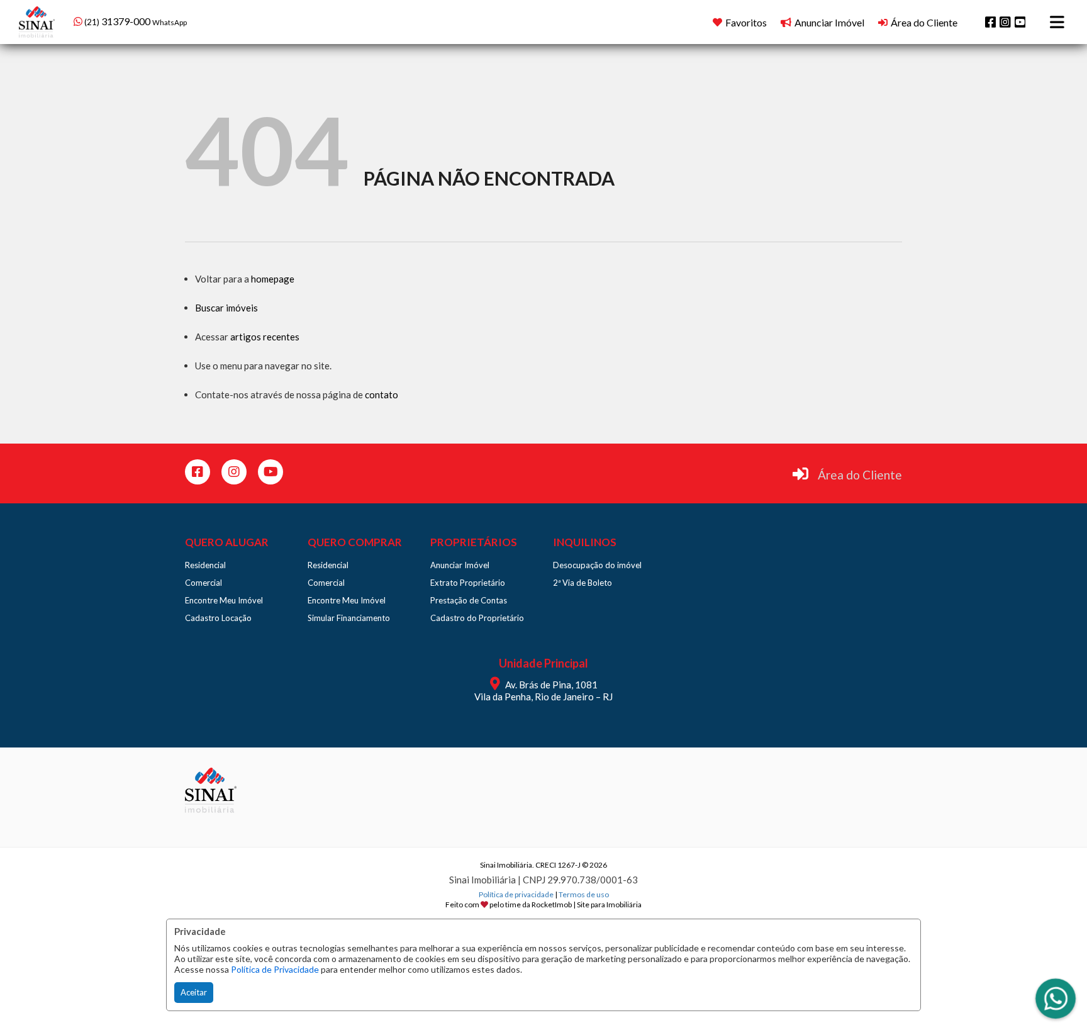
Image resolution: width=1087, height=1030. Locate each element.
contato (381, 394)
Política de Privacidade (275, 969)
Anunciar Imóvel (459, 565)
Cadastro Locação (218, 618)
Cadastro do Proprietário (477, 618)
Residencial (205, 565)
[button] (154, 20)
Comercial (203, 583)
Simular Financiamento (349, 618)
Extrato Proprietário (467, 583)
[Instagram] (1005, 22)
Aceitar (194, 992)
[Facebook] (990, 22)
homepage (272, 278)
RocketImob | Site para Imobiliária (587, 904)
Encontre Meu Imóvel (224, 600)
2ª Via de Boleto (582, 583)
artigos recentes (264, 336)
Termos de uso (584, 894)
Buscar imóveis (226, 307)
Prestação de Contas (468, 600)
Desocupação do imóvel (597, 565)
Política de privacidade (516, 894)
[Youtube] (1020, 22)
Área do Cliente (860, 474)
